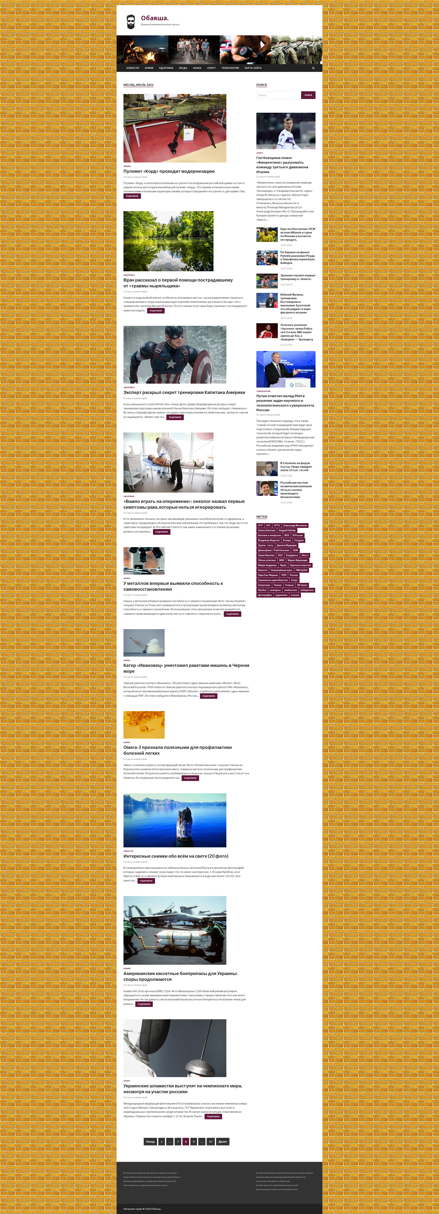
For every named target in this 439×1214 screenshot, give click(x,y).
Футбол (262, 590)
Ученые (289, 585)
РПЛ (284, 575)
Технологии (230, 68)
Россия (294, 575)
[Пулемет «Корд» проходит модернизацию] (186, 129)
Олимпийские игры (281, 570)
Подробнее (132, 196)
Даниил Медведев (287, 545)
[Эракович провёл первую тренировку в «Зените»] (267, 287)
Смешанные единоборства (273, 580)
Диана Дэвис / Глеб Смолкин (273, 550)
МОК (281, 560)
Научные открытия (300, 565)
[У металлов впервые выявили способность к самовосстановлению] (186, 562)
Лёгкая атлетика (267, 560)
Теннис (278, 585)
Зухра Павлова (266, 555)
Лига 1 (305, 555)
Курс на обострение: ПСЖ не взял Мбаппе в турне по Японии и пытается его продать (297, 234)
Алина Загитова (266, 530)
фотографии (265, 595)
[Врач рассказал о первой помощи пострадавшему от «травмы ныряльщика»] (186, 242)
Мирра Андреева (267, 565)
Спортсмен (264, 585)
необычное (290, 590)
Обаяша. (155, 18)
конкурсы (275, 590)
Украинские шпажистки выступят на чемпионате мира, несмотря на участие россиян (182, 1088)
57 (210, 1141)
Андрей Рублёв (287, 530)
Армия (149, 68)
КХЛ (280, 555)
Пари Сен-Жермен (268, 575)
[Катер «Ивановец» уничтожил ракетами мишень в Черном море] (186, 644)
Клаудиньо (292, 555)
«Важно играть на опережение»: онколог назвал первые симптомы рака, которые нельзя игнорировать (184, 504)
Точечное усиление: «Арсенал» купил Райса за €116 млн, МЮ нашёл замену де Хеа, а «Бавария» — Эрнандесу (296, 332)
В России (298, 535)
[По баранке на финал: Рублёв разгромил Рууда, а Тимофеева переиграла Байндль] (267, 264)
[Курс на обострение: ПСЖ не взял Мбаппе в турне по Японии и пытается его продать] (267, 240)
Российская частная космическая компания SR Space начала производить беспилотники (296, 489)
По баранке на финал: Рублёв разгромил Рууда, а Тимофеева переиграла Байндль (297, 257)
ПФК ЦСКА (301, 570)
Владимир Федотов (269, 540)
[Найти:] (286, 95)
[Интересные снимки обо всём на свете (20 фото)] (186, 821)
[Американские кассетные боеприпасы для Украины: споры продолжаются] (186, 931)
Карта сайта (253, 68)
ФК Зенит (302, 585)
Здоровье (166, 68)
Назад (150, 1141)
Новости (132, 68)
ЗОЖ (295, 550)
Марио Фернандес (298, 560)
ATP (260, 525)
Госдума (299, 540)
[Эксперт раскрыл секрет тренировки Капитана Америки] (186, 356)
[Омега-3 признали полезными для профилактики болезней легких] (186, 726)
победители (306, 590)
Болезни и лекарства (269, 535)
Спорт (211, 68)
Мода (183, 68)
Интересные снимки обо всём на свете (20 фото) (175, 856)
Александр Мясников (295, 525)
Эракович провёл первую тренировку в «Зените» (297, 277)
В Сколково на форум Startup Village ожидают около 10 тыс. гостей (296, 466)
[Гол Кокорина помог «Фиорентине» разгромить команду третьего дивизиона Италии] (286, 149)
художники (281, 595)
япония (295, 595)
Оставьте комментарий (135, 177)
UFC (268, 525)
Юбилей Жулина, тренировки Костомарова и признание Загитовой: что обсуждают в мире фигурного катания (295, 303)
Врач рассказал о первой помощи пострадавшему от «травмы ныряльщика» (178, 282)
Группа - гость (265, 545)
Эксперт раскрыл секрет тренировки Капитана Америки (184, 392)
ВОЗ (286, 535)
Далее (223, 1141)
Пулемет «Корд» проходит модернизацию (169, 171)
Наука (197, 68)
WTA (277, 525)
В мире (287, 540)
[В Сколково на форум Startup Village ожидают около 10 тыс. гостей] (267, 475)
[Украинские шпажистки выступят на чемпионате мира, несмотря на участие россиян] (186, 1049)
